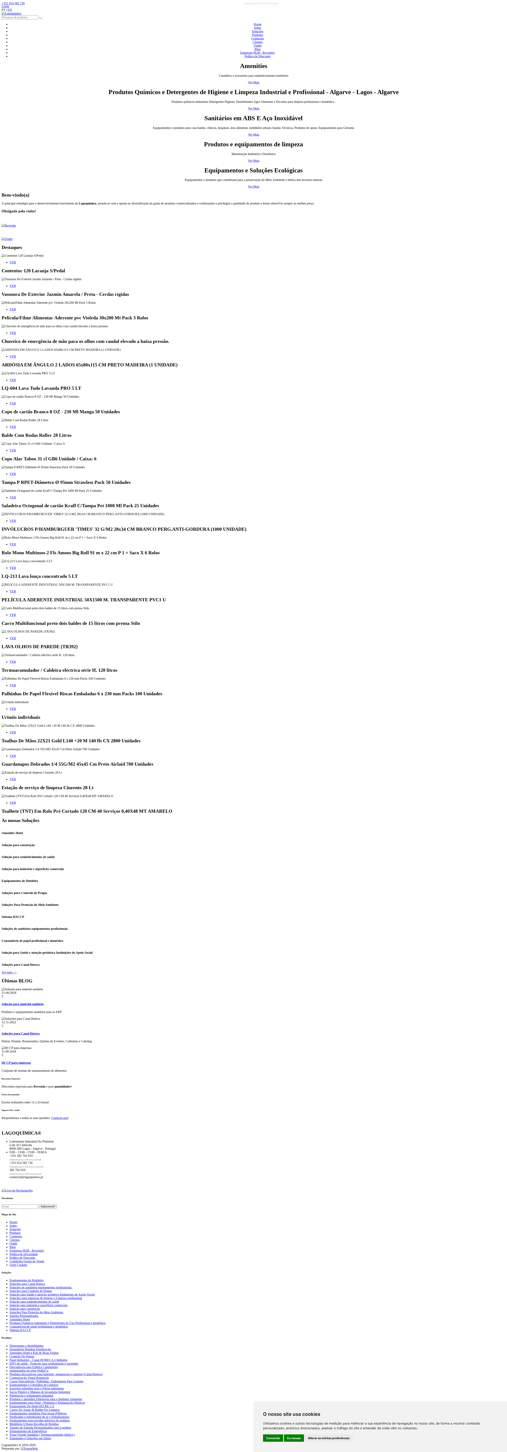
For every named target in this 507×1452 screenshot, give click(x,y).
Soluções (257, 31)
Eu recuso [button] (294, 1438)
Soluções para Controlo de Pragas (31, 1291)
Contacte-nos (59, 1118)
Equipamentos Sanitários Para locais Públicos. (38, 1413)
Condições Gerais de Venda (27, 1261)
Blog (257, 49)
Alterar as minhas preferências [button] (329, 1438)
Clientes (258, 42)
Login (5, 6)
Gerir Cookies (18, 1265)
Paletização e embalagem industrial (31, 1395)
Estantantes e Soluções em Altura (30, 1438)
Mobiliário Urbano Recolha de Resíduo (34, 1424)
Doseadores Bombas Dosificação (30, 1349)
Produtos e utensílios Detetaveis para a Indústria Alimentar (46, 1399)
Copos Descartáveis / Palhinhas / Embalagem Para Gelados (46, 1381)
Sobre (257, 27)
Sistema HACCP (20, 1330)
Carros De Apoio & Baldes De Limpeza (35, 1409)
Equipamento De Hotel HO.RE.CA (32, 1406)
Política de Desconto (257, 56)
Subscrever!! (48, 1206)
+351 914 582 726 (13, 3)
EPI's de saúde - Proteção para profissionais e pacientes (44, 1363)
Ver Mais (253, 82)
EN (10, 9)
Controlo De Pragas (22, 1356)
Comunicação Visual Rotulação (29, 1377)
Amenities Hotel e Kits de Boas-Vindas (34, 1353)
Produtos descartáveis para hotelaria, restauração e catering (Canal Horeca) (56, 1374)
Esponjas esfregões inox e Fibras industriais (37, 1388)
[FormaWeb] (29, 1448)
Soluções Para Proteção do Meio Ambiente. (37, 1312)
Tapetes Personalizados (24, 1316)
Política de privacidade (24, 1254)
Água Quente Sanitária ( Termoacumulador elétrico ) (42, 1434)
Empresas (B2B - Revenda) (257, 52)
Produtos (257, 35)
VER (13, 262)
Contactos (257, 38)
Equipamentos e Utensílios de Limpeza (34, 1385)
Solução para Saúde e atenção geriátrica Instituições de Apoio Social (52, 1294)
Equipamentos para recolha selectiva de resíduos (40, 1420)
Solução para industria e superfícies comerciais (39, 1305)
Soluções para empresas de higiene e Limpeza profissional (46, 1298)
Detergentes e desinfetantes (26, 1345)
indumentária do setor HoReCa (29, 1370)
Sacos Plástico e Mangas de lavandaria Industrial (40, 1392)
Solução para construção (25, 1308)
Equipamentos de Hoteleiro (27, 1280)
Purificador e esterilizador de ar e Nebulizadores (39, 1417)
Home (257, 24)
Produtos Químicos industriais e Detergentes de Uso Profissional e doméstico (58, 1323)
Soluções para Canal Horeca (27, 1284)
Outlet (257, 45)
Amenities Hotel (20, 1319)
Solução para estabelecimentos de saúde (34, 1301)
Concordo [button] (273, 1438)
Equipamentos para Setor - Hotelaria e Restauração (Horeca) (47, 1402)
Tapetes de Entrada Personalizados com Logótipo (40, 1427)
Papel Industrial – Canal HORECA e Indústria (38, 1360)
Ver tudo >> (9, 972)
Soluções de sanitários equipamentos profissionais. (41, 1287)
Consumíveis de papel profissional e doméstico (39, 1326)
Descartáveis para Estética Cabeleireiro (34, 1367)
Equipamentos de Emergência (28, 1431)
